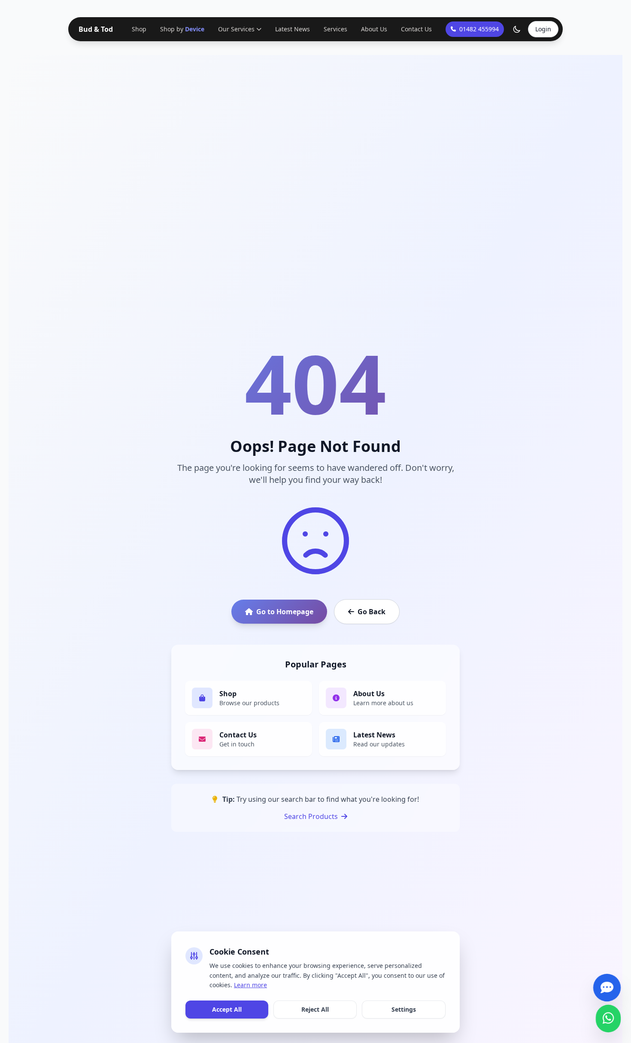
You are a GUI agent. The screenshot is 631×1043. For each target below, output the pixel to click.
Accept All (227, 1009)
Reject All (315, 1009)
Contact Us (415, 29)
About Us (373, 29)
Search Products (311, 816)
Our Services (235, 29)
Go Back (371, 611)
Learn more (250, 985)
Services (334, 29)
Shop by (182, 29)
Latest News (291, 29)
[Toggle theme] (517, 29)
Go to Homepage (284, 611)
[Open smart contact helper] (607, 983)
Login (543, 29)
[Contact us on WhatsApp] (608, 1014)
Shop (140, 29)
